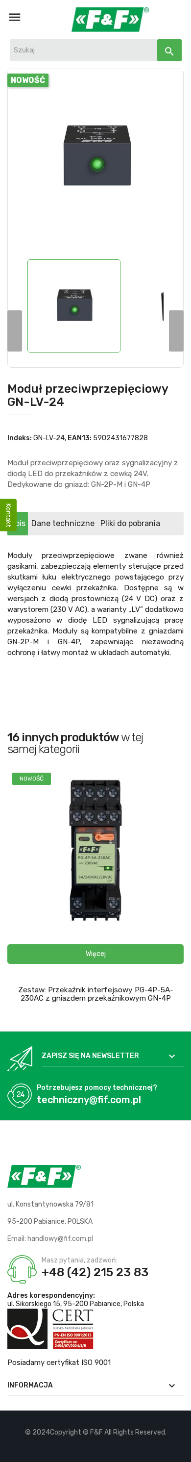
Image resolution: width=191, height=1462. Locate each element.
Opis (17, 523)
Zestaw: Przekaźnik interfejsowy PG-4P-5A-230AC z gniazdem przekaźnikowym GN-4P (95, 994)
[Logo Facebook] (79, 1447)
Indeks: (19, 438)
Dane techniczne (63, 523)
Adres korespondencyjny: (51, 1295)
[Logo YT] (95, 1447)
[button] (95, 954)
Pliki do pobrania (130, 523)
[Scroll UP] (179, 1449)
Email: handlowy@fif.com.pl (50, 1239)
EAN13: (80, 438)
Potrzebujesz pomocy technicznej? (97, 1088)
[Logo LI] (112, 1447)
